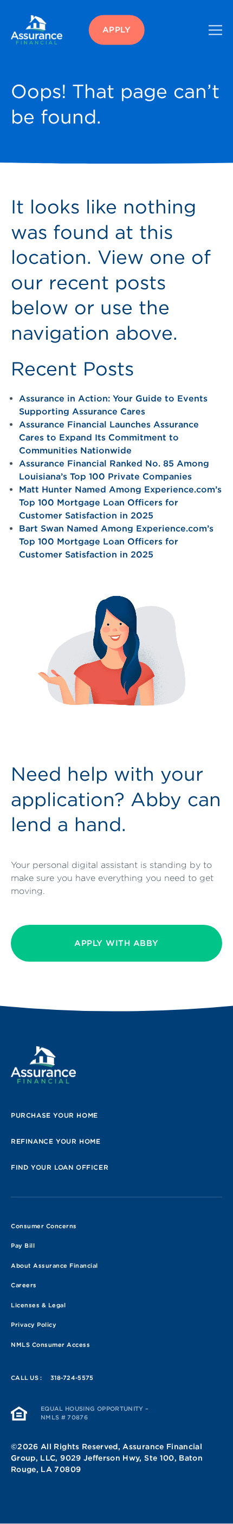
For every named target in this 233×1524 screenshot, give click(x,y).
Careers (24, 1285)
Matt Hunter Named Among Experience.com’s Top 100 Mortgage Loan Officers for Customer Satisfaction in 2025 (120, 502)
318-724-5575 (72, 1378)
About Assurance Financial (54, 1265)
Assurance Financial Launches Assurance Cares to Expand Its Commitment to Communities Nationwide (109, 437)
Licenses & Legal (38, 1305)
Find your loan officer (59, 1167)
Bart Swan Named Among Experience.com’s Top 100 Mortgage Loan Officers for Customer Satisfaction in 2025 (116, 541)
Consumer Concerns (44, 1226)
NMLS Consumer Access (50, 1344)
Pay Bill (23, 1245)
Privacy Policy (33, 1324)
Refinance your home (55, 1141)
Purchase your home (54, 1115)
